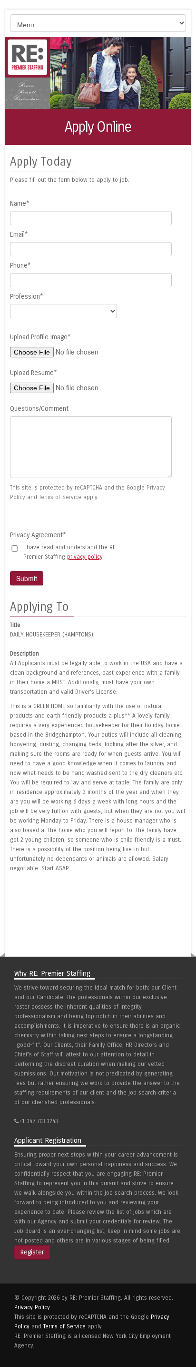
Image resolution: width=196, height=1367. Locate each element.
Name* (19, 203)
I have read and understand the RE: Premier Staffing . (70, 552)
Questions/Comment (39, 409)
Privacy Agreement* (38, 535)
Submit (26, 578)
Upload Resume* (33, 373)
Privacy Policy (32, 1307)
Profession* (26, 296)
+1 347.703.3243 (38, 1121)
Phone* (20, 265)
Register (32, 1252)
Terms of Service (60, 497)
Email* (19, 234)
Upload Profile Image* (40, 337)
